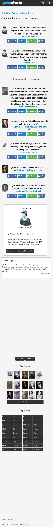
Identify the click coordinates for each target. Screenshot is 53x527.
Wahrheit (26, 425)
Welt (3, 421)
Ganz (25, 429)
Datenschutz (23, 524)
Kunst (4, 445)
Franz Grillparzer (29, 152)
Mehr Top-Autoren (25, 402)
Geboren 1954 (11, 251)
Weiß (14, 449)
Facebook (5, 524)
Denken (36, 449)
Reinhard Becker (29, 36)
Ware (14, 441)
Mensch (25, 417)
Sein (14, 417)
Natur (25, 433)
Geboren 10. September (26, 251)
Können (15, 433)
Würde (4, 441)
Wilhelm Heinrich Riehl (29, 106)
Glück (4, 429)
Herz (14, 437)
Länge (25, 449)
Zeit (3, 425)
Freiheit (25, 445)
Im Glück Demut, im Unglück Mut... (28, 167)
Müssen (25, 441)
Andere (15, 425)
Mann (36, 429)
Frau (35, 433)
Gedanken (16, 445)
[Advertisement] (25, 318)
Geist (35, 437)
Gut (14, 429)
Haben (15, 421)
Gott (24, 421)
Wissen (36, 441)
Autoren (20, 358)
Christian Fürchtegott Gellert (29, 170)
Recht (25, 437)
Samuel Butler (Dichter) (30, 191)
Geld (3, 449)
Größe (36, 425)
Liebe (35, 417)
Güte (3, 433)
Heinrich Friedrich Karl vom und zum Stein (30, 128)
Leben (4, 417)
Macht (36, 421)
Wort (35, 445)
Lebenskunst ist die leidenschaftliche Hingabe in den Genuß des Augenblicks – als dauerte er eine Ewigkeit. (28, 30)
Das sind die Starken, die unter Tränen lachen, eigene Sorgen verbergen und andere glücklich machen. (29, 146)
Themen (30, 358)
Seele (4, 437)
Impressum (14, 524)
